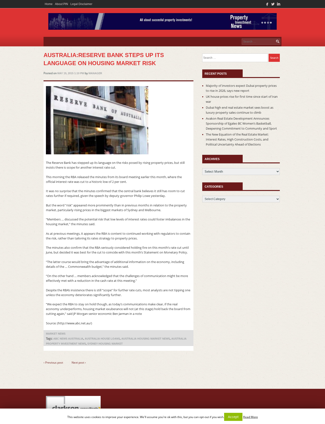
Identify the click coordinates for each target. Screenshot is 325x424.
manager (95, 73)
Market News (55, 333)
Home (49, 4)
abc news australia (68, 338)
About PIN (61, 4)
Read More (250, 417)
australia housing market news (145, 338)
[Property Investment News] (162, 22)
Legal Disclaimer (81, 4)
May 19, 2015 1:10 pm (70, 73)
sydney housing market (105, 343)
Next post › (79, 363)
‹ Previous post (53, 363)
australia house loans (102, 338)
